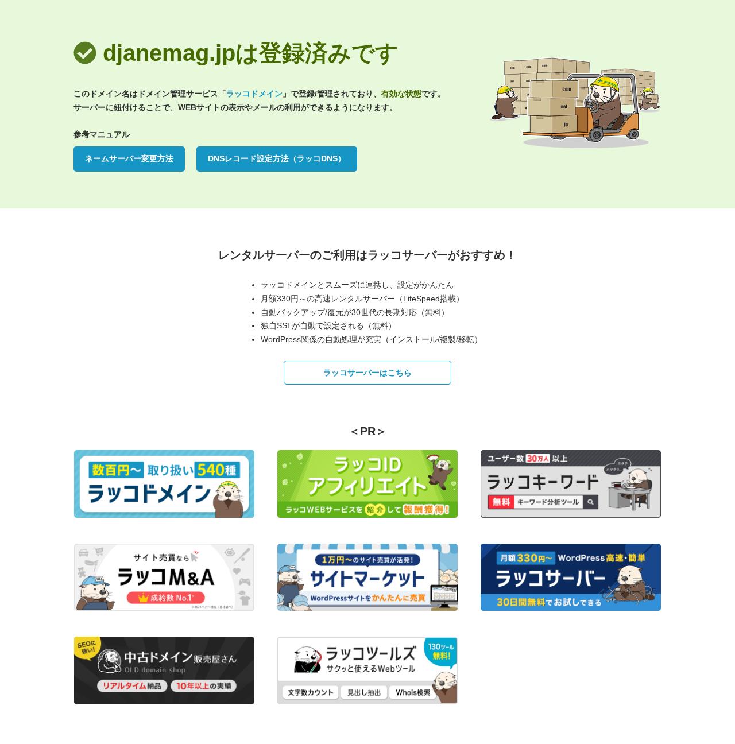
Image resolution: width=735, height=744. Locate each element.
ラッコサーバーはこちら (367, 372)
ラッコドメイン (254, 93)
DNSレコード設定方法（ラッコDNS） (277, 158)
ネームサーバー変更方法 (129, 158)
